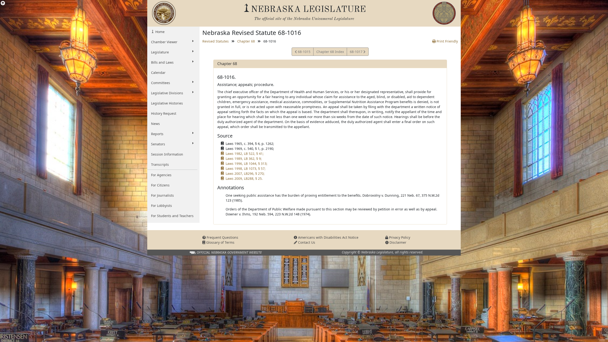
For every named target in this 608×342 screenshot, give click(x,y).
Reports (157, 134)
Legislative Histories (167, 103)
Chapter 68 (246, 41)
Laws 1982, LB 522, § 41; (245, 153)
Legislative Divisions (167, 93)
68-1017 (356, 52)
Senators (158, 144)
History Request (163, 113)
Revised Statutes (215, 41)
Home (159, 31)
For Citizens (160, 185)
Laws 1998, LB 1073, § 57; (246, 168)
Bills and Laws (162, 62)
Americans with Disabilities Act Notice (327, 237)
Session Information (167, 154)
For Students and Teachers (172, 216)
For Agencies (161, 175)
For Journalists (162, 195)
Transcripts (160, 164)
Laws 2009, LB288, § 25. (244, 178)
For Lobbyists (161, 205)
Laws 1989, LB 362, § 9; (244, 158)
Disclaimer (397, 242)
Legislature (160, 52)
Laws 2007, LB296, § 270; (245, 173)
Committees (160, 83)
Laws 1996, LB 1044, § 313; (246, 163)
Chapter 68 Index (330, 51)
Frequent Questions (222, 237)
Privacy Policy (399, 237)
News (155, 123)
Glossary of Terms (219, 242)
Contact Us (306, 242)
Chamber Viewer (164, 42)
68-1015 (303, 52)
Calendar (158, 72)
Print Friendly (447, 41)
